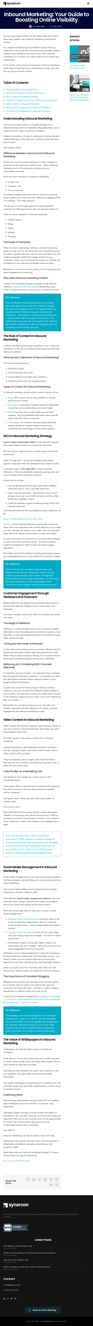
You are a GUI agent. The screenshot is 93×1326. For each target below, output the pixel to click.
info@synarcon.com (12, 1285)
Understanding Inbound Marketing (22, 89)
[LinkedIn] (45, 1179)
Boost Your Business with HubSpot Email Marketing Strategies (79, 97)
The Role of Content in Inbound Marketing (25, 93)
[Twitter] (34, 1179)
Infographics (13, 405)
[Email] (57, 1185)
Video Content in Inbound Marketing (22, 104)
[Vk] (51, 1185)
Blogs (10, 397)
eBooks (11, 412)
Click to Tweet (56, 855)
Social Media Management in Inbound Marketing (28, 107)
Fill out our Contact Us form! (16, 1160)
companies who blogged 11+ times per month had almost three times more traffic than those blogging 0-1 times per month (32, 999)
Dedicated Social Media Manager (23, 919)
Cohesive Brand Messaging (20, 932)
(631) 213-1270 (11, 1290)
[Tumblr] (51, 1179)
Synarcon (7, 524)
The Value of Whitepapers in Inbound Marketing (28, 111)
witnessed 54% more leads (24, 286)
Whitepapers (14, 422)
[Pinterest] (57, 1179)
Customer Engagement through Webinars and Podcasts (31, 100)
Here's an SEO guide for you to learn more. (23, 519)
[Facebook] (28, 1179)
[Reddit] (39, 1179)
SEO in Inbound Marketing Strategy (22, 96)
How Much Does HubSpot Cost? (77, 66)
